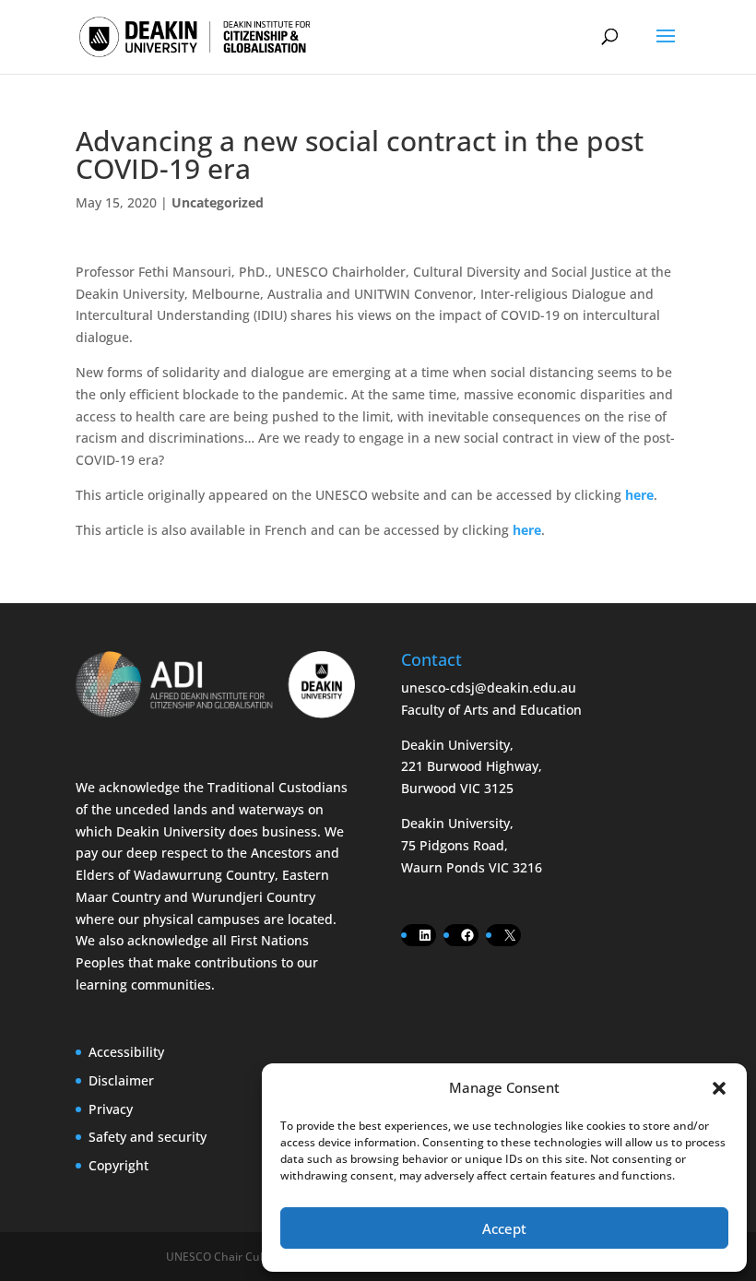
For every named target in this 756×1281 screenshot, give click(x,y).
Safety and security (148, 1136)
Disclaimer (121, 1080)
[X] (510, 935)
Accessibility (126, 1052)
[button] (719, 1088)
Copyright (118, 1165)
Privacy (111, 1109)
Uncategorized (217, 202)
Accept (504, 1228)
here (639, 495)
